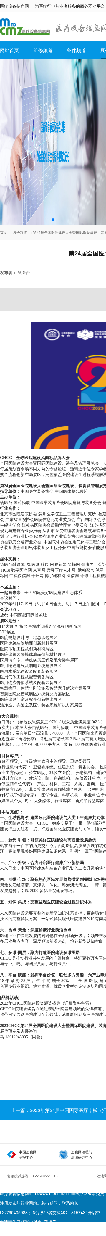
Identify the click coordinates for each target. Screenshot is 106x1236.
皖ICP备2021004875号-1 (25, 1231)
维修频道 (43, 50)
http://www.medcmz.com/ (52, 1193)
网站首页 (9, 50)
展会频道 (20, 232)
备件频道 (76, 50)
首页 (3, 232)
